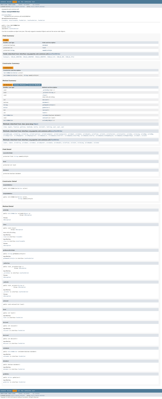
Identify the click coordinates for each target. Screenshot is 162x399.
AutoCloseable (13, 20)
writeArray (16, 134)
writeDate (79, 134)
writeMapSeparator (30, 135)
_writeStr (46, 92)
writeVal (96, 142)
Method (22, 6)
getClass (23, 127)
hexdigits (6, 57)
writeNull (137, 135)
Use (19, 1)
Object (9, 27)
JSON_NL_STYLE (69, 57)
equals (10, 127)
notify (36, 127)
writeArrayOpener (47, 134)
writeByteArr (41, 142)
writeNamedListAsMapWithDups (124, 135)
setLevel (45, 117)
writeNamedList (42, 135)
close (44, 95)
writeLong (137, 134)
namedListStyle (47, 50)
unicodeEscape (7, 134)
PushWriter (22, 20)
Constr (17, 6)
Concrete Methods (34, 85)
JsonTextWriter (32, 20)
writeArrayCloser (35, 134)
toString (49, 127)
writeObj (45, 120)
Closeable (5, 20)
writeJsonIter (121, 134)
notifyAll (42, 127)
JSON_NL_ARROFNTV (40, 57)
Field (12, 6)
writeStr (144, 135)
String (12, 50)
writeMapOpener (19, 135)
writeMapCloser (8, 135)
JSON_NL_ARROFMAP (28, 57)
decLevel (45, 99)
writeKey (129, 134)
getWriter (46, 107)
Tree (22, 1)
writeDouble (86, 134)
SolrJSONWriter (8, 73)
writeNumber (88, 142)
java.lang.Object (6, 15)
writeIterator (111, 134)
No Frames (27, 4)
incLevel (45, 110)
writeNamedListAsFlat (87, 135)
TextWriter (41, 20)
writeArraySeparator (60, 134)
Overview (3, 1)
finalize (16, 127)
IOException (28, 215)
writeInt (102, 134)
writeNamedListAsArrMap (72, 135)
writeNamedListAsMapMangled (104, 135)
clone (5, 127)
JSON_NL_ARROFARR (16, 57)
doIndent (45, 45)
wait (54, 127)
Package (9, 1)
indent (5, 142)
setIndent (46, 115)
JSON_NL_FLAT (51, 57)
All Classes (36, 4)
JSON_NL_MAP (60, 57)
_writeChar (46, 90)
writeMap (143, 134)
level (44, 47)
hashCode (29, 127)
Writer (16, 73)
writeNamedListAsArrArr (56, 135)
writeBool (71, 134)
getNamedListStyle (48, 105)
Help (33, 1)
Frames (20, 4)
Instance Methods (20, 85)
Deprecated (27, 1)
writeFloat (95, 134)
